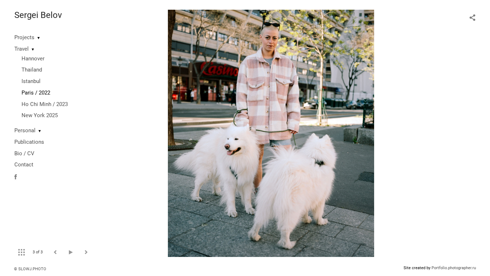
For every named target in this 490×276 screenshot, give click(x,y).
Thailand (32, 69)
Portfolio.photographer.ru (454, 268)
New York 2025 (40, 115)
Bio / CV (24, 153)
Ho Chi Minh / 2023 (45, 104)
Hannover (33, 58)
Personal (25, 130)
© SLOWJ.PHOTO (30, 269)
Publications (29, 142)
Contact (23, 164)
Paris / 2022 (36, 92)
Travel (21, 49)
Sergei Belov (38, 15)
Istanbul (31, 81)
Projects (24, 37)
